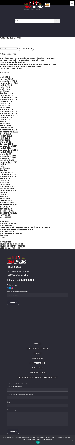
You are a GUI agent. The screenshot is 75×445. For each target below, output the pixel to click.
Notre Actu (37, 368)
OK (38, 442)
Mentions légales (37, 373)
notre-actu (6, 225)
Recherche (57, 20)
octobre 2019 (7, 160)
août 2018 (5, 178)
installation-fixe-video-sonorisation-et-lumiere (25, 227)
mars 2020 (5, 154)
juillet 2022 (6, 136)
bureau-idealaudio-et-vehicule (16, 229)
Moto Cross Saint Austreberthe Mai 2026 (22, 60)
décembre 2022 (8, 130)
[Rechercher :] (8, 48)
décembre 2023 (8, 111)
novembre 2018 (8, 176)
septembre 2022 (9, 132)
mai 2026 (5, 77)
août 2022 (5, 134)
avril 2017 (5, 198)
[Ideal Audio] (37, 9)
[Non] (73, 440)
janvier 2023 (6, 127)
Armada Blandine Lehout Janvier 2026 (20, 66)
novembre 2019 (8, 158)
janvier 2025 (6, 95)
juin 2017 (4, 194)
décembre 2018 (8, 174)
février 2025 (6, 93)
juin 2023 (5, 119)
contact (37, 353)
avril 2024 (5, 107)
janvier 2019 (6, 172)
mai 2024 (5, 105)
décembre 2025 (8, 81)
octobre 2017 (7, 188)
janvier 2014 (6, 215)
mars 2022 (5, 142)
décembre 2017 (8, 186)
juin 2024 (5, 103)
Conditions (37, 358)
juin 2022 (5, 138)
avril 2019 (5, 168)
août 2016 (5, 207)
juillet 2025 (6, 85)
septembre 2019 (8, 162)
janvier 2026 (6, 79)
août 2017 (5, 192)
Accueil (4, 38)
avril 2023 (5, 123)
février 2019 (6, 170)
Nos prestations (37, 363)
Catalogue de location (37, 349)
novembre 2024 (8, 99)
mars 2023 (5, 125)
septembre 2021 (8, 146)
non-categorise (8, 223)
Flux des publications (11, 244)
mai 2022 (5, 140)
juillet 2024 (6, 101)
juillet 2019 (5, 164)
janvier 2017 (6, 200)
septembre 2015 (8, 213)
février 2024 (6, 109)
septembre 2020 (9, 150)
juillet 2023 (6, 117)
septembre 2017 (8, 190)
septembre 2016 (8, 205)
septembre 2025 (9, 83)
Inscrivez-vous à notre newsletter (17, 292)
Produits (4, 221)
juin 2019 (4, 166)
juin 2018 (4, 180)
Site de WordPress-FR (11, 248)
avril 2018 (5, 184)
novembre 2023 (8, 113)
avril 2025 (5, 91)
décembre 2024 (8, 97)
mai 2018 (4, 182)
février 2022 (6, 144)
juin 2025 (5, 87)
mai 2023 (5, 121)
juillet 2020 (6, 152)
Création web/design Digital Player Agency (37, 377)
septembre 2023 (9, 115)
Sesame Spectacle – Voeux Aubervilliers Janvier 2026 (28, 64)
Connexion (6, 242)
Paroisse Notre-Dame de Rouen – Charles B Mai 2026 (28, 58)
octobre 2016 (7, 202)
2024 (12, 38)
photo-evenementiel (11, 233)
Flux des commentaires (12, 246)
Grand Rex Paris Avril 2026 (14, 62)
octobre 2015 (7, 211)
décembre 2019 (8, 156)
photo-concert (8, 231)
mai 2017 (4, 196)
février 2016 (6, 209)
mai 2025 (5, 89)
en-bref (4, 235)
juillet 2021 (5, 148)
